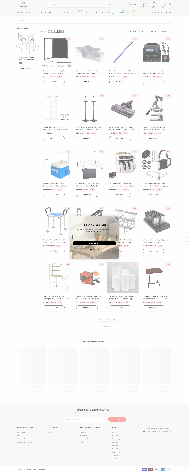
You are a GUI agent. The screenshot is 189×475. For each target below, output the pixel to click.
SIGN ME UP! (95, 243)
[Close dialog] (116, 218)
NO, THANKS (94, 249)
